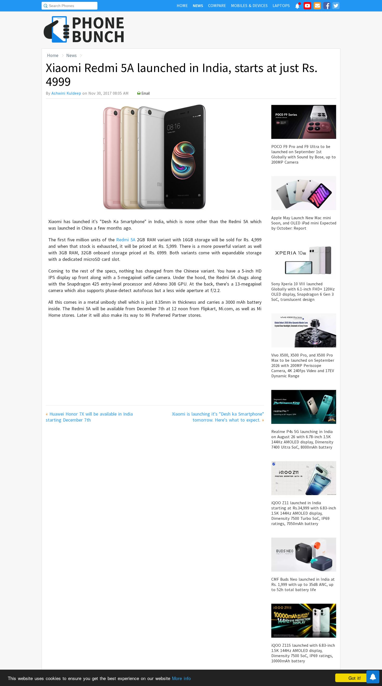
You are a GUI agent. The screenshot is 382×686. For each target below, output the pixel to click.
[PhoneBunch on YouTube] (307, 7)
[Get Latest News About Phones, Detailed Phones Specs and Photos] (56, 30)
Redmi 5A (125, 240)
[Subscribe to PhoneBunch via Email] (317, 6)
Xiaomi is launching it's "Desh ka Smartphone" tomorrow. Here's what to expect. (218, 417)
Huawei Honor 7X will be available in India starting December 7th (89, 417)
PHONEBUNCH (98, 29)
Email (145, 93)
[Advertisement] (245, 30)
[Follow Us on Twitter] (335, 6)
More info (181, 678)
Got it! (354, 678)
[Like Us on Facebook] (326, 6)
